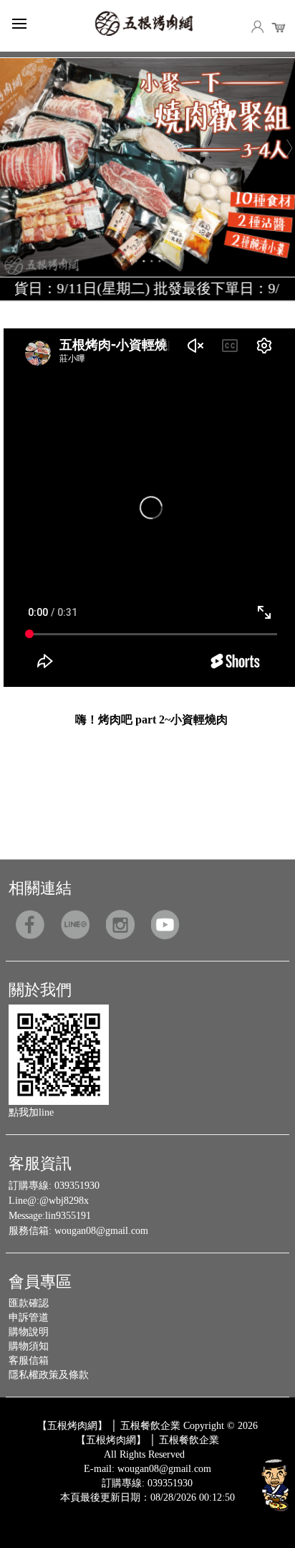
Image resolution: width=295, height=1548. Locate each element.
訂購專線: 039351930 (147, 1483)
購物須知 (29, 1346)
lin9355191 (68, 1215)
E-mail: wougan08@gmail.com (147, 1468)
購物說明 (29, 1331)
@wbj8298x (64, 1200)
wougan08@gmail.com (101, 1230)
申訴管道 (29, 1317)
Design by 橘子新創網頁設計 (100, 1509)
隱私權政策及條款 (49, 1374)
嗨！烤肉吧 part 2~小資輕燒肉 (151, 719)
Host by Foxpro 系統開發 (203, 1509)
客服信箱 (29, 1360)
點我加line (31, 1112)
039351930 (77, 1185)
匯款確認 (29, 1303)
